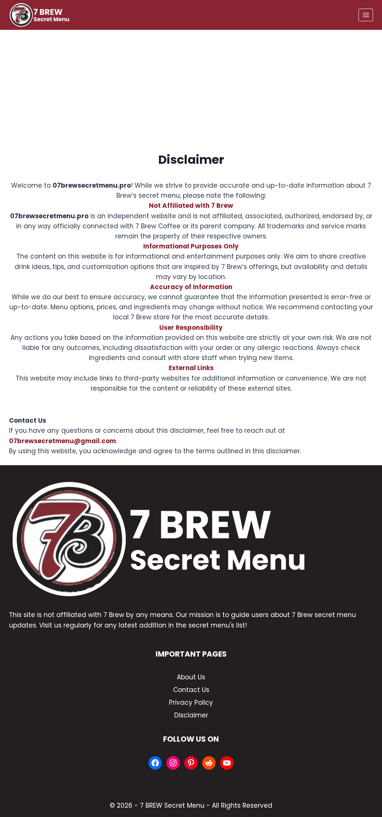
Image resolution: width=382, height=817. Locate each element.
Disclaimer (191, 715)
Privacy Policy (191, 702)
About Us (191, 677)
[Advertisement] (191, 86)
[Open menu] (365, 15)
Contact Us (191, 689)
